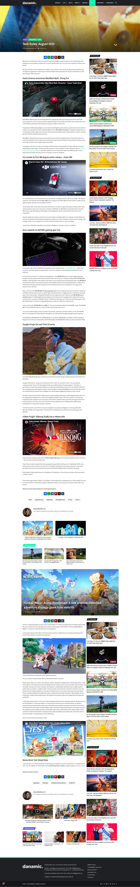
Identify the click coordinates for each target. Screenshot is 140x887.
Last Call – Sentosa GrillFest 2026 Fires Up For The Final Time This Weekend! (102, 224)
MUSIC (77, 2)
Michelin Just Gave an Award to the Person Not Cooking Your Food (103, 270)
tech (77, 499)
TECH (91, 2)
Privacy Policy (91, 874)
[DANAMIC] (30, 3)
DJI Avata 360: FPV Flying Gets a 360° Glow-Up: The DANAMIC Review (53, 561)
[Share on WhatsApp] (48, 57)
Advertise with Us (92, 869)
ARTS (70, 2)
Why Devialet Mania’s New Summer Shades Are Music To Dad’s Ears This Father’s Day (75, 562)
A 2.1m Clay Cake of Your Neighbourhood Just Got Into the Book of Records (102, 247)
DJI (31, 499)
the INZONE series (70, 268)
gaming (49, 499)
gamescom (39, 499)
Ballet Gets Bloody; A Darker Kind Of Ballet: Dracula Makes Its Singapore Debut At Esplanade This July (102, 101)
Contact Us (90, 877)
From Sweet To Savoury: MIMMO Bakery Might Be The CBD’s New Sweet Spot (102, 77)
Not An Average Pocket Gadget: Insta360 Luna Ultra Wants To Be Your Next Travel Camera (32, 562)
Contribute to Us (91, 872)
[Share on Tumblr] (62, 57)
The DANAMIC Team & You (94, 867)
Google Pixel (61, 499)
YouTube (82, 148)
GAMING (84, 2)
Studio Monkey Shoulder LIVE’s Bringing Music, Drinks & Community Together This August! (101, 200)
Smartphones (32, 39)
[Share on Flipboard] (55, 57)
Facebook (38, 150)
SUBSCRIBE (109, 2)
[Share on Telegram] (52, 57)
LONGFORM (100, 2)
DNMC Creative (91, 864)
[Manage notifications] (3, 883)
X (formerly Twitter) (28, 150)
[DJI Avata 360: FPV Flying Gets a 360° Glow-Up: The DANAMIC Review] (54, 553)
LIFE (64, 2)
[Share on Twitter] (59, 57)
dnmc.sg (71, 876)
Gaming (25, 39)
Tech (39, 39)
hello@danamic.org (77, 873)
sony (70, 499)
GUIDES (57, 2)
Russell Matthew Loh (31, 48)
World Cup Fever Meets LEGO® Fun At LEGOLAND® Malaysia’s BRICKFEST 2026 (101, 125)
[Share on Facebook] (45, 57)
